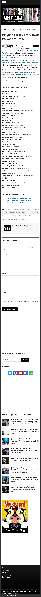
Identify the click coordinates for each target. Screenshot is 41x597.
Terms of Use (6, 577)
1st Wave (8, 209)
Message (5, 254)
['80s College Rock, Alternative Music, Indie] (21, 15)
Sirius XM (12, 216)
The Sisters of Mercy (11, 219)
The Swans (22, 219)
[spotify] (31, 373)
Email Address (6, 283)
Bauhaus (24, 74)
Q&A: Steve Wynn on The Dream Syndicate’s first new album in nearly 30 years (25, 441)
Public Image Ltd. (21, 212)
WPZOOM (13, 596)
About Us (5, 568)
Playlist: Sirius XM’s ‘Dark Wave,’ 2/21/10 (19, 203)
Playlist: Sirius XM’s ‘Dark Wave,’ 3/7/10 (19, 198)
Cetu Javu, (19, 72)
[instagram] (25, 373)
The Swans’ (5, 70)
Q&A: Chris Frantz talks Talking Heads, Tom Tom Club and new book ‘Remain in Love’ (25, 431)
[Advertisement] (20, 333)
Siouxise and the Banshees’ (29, 62)
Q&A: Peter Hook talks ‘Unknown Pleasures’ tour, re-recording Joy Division (23, 489)
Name (4, 273)
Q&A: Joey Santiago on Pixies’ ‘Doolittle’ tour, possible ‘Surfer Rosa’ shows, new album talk (24, 470)
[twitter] (10, 373)
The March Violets (22, 216)
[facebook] (15, 373)
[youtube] (20, 373)
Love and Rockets (9, 212)
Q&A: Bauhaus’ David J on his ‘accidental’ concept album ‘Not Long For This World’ (24, 451)
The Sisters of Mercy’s (9, 60)
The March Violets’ (29, 72)
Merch (4, 572)
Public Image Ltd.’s (8, 58)
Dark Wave (30, 209)
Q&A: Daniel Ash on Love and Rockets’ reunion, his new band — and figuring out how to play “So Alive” (24, 422)
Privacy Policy (6, 575)
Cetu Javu (23, 209)
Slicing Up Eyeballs (24, 226)
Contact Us (5, 570)
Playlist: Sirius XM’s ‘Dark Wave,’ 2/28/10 (19, 200)
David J (30, 74)
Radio (17, 30)
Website (4, 292)
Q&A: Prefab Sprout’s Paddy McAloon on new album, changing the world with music (24, 480)
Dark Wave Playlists (8, 30)
